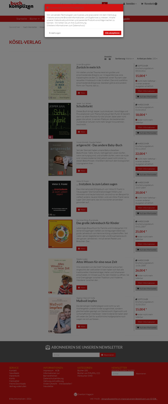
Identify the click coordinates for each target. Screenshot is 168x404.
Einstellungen (55, 33)
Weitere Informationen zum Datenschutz (65, 25)
